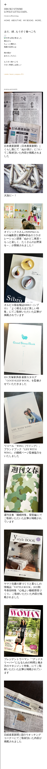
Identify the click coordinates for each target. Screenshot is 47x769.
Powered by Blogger (25, 757)
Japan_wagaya (14, 74)
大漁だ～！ (10, 195)
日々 (22, 74)
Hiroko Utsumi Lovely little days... (16, 10)
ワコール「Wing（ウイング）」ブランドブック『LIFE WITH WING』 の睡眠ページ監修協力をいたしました (23, 451)
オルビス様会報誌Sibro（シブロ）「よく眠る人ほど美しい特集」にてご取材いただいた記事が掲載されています (23, 310)
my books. (28, 20)
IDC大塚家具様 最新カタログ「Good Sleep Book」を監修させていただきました (22, 380)
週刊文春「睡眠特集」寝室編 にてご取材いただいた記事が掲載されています (23, 518)
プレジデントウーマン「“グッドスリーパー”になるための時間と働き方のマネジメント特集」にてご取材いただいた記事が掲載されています (23, 666)
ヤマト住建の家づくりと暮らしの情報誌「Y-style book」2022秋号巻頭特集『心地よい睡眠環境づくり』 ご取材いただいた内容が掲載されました (23, 590)
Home (7, 20)
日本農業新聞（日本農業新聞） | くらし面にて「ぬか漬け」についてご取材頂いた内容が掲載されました (23, 151)
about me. (16, 20)
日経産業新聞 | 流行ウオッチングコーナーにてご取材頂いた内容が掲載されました (23, 738)
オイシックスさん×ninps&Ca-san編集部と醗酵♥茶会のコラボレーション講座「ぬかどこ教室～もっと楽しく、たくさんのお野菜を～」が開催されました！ (23, 238)
